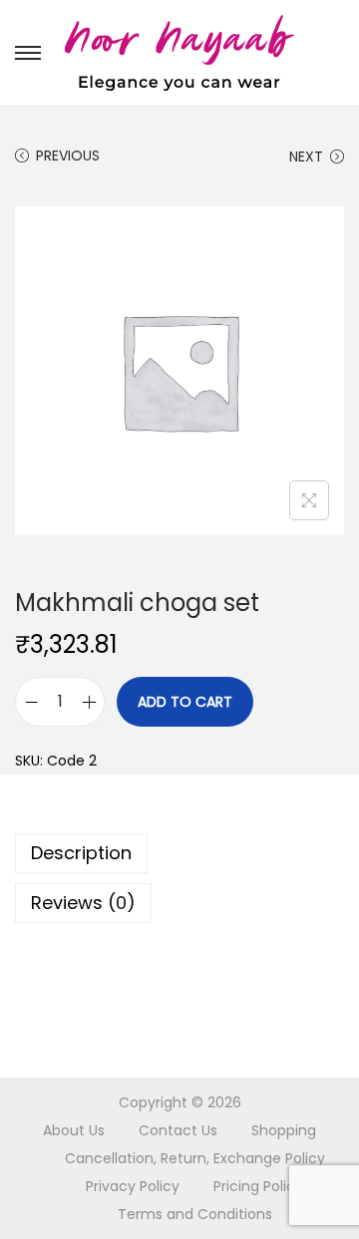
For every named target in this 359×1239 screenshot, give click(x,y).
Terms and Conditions (195, 1214)
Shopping (283, 1130)
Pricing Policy (258, 1186)
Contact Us (178, 1130)
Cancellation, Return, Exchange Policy (195, 1158)
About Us (74, 1130)
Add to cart (185, 702)
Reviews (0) (83, 902)
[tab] (179, 853)
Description (81, 852)
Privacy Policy (133, 1186)
